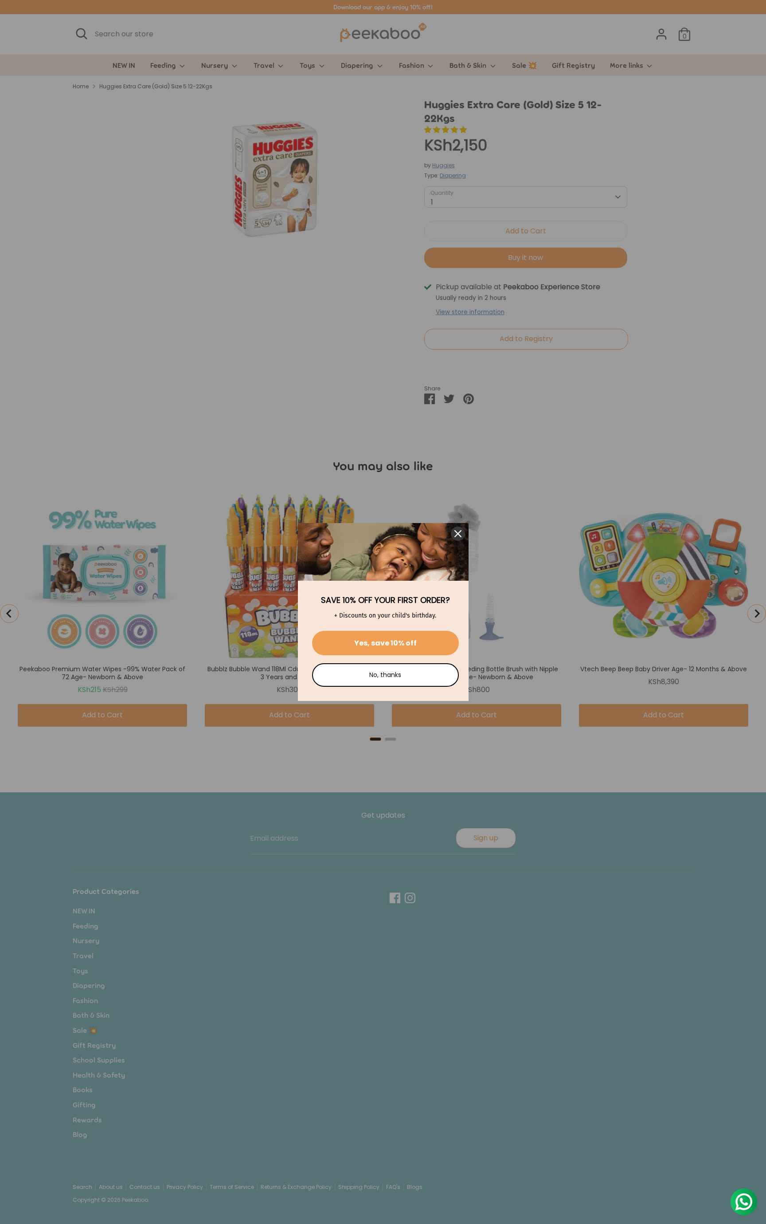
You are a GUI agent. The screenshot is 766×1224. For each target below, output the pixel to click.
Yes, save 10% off (385, 643)
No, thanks (385, 674)
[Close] (458, 533)
